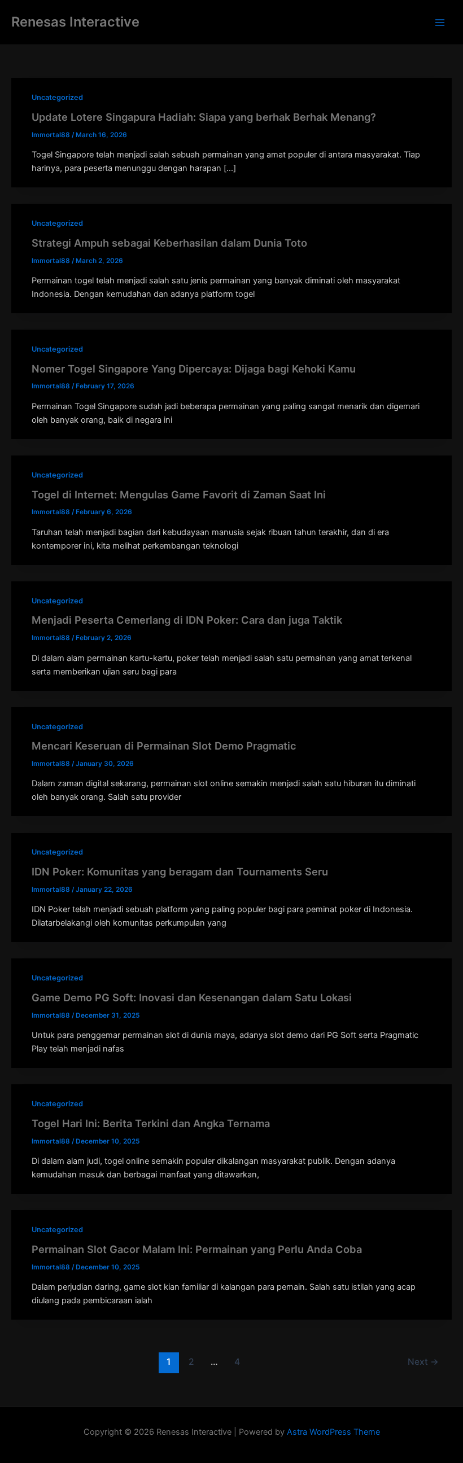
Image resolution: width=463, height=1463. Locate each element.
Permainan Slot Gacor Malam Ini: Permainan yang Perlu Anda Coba (197, 1249)
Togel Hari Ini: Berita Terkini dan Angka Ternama (151, 1123)
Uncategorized (57, 97)
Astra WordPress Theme (333, 1432)
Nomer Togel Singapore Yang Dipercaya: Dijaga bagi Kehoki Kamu (194, 368)
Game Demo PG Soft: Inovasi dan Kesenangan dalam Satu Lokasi (192, 997)
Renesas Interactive (75, 22)
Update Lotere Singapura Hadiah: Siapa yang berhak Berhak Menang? (204, 117)
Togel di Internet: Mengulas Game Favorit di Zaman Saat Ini (179, 494)
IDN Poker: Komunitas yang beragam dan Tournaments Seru (180, 871)
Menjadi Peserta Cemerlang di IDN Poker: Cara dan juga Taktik (187, 620)
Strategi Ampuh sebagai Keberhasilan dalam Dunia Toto (169, 242)
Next (423, 1361)
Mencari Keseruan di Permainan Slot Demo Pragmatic (164, 745)
